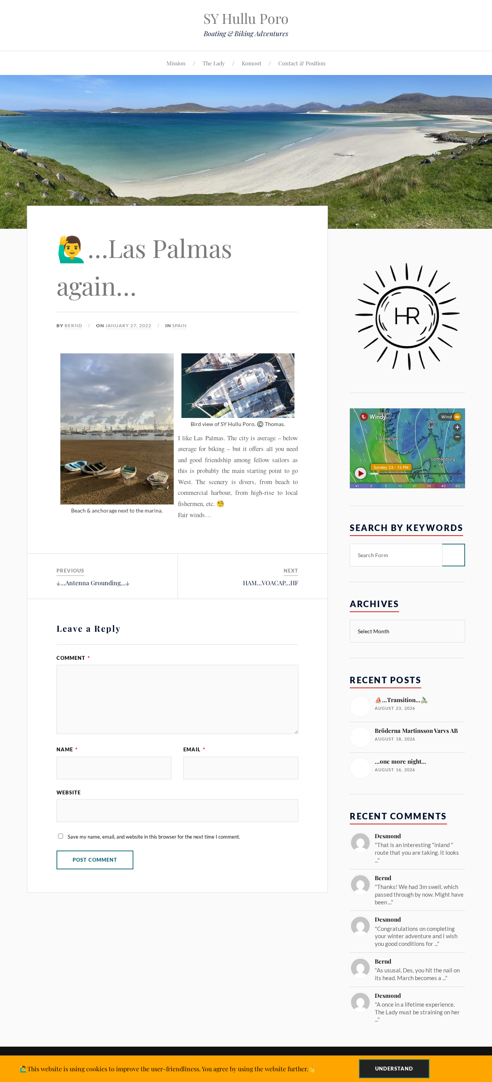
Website (69, 792)
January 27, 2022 (128, 325)
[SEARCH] (453, 555)
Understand (394, 1068)
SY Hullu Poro (246, 18)
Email (194, 749)
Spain (179, 325)
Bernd (73, 325)
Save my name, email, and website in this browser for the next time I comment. (154, 837)
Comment (73, 658)
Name (67, 749)
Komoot (251, 63)
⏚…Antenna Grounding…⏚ (93, 583)
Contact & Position (302, 63)
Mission (176, 63)
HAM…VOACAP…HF (270, 583)
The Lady (214, 63)
